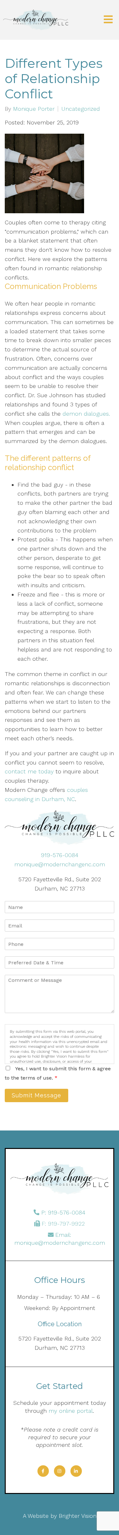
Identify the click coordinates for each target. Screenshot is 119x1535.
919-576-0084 (59, 855)
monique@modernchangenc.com (59, 864)
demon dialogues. (86, 413)
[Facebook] (43, 1471)
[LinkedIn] (76, 1471)
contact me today (29, 771)
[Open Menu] (108, 19)
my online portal (71, 1410)
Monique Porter (34, 109)
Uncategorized (80, 109)
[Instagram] (59, 1471)
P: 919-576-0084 (63, 1212)
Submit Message (36, 1095)
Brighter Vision (77, 1515)
